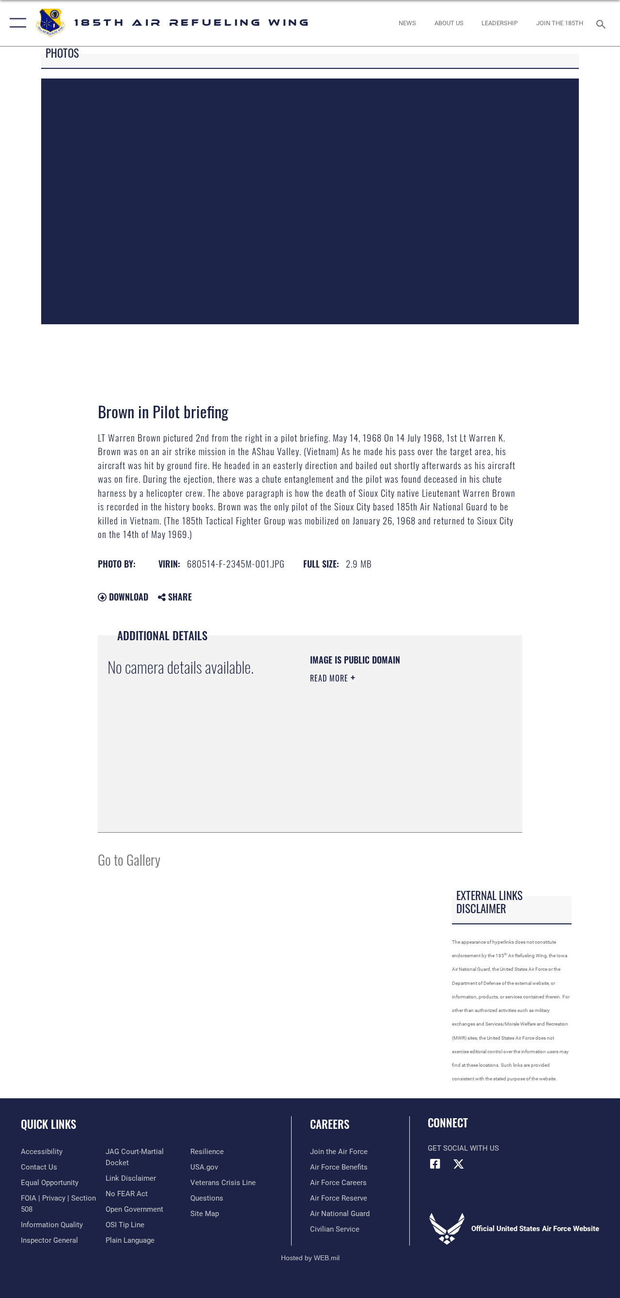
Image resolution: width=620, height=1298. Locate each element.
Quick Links (48, 1124)
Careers (329, 1124)
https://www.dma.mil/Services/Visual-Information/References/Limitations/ (369, 773)
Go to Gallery (129, 859)
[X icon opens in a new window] (458, 1163)
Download (127, 596)
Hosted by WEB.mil (310, 1258)
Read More (330, 678)
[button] (15, 23)
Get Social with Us (463, 1148)
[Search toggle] (602, 23)
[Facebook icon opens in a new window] (435, 1163)
